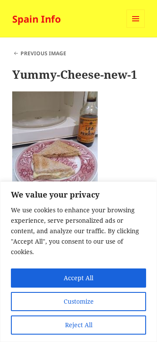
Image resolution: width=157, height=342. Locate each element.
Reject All (78, 325)
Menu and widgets (136, 27)
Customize (79, 301)
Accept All (78, 278)
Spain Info (36, 18)
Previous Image (43, 53)
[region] (78, 261)
